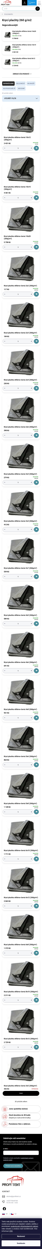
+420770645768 (12, 1202)
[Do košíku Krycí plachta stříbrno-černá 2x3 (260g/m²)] (36, 341)
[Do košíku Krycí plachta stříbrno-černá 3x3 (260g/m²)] (36, 482)
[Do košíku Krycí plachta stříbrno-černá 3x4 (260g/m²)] (36, 529)
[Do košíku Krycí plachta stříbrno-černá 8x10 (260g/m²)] (36, 1000)
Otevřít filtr (10, 98)
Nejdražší (30, 83)
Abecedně (21, 88)
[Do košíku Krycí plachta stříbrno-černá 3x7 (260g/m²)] (36, 576)
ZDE (11, 1231)
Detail (21, 1093)
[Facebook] (4, 1208)
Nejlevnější (20, 83)
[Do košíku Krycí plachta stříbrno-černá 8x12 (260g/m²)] (36, 1047)
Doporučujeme (8, 83)
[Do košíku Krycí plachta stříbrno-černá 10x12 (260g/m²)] (36, 148)
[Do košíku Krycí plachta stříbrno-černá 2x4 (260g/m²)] (36, 388)
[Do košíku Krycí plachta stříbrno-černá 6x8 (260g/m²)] (36, 953)
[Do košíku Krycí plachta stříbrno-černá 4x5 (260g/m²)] (36, 623)
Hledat (38, 8)
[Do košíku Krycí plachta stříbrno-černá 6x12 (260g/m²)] (36, 906)
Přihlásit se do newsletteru (13, 1166)
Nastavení (21, 1236)
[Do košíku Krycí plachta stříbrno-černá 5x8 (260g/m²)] (36, 811)
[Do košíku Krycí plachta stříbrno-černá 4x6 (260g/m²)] (36, 670)
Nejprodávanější (9, 88)
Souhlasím (21, 1243)
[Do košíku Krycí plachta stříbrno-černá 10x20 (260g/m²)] (36, 247)
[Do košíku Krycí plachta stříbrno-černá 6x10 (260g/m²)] (36, 858)
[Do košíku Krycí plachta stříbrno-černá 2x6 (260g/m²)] (36, 435)
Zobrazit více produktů (21, 74)
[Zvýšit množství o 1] (31, 148)
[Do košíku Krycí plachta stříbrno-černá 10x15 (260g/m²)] (36, 197)
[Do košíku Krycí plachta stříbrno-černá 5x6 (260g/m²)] (36, 764)
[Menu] (39, 2)
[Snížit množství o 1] (4, 148)
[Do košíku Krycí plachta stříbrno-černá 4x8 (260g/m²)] (36, 717)
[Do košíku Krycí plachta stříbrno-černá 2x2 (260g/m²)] (36, 294)
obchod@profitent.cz (13, 1196)
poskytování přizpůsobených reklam (24, 1226)
